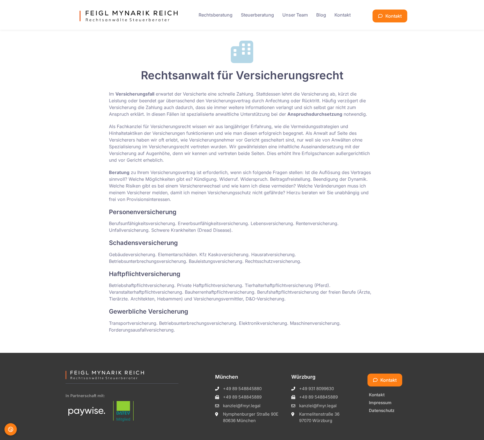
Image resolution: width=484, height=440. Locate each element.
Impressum (380, 402)
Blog (321, 15)
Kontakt (342, 15)
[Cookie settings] (10, 429)
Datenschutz (381, 410)
